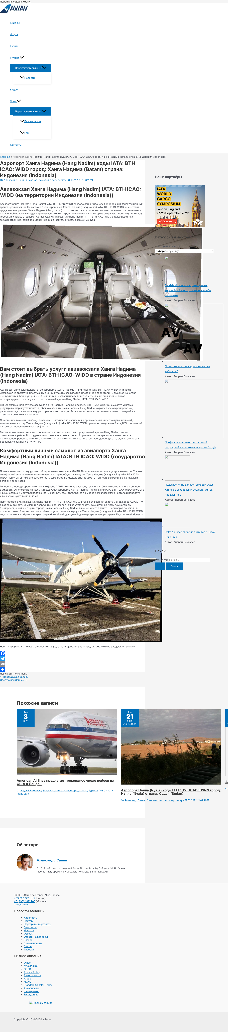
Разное (28, 940)
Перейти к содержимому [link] (15, 1)
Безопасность (32, 121)
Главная (15, 22)
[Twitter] (72, 658)
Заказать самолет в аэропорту (46, 180)
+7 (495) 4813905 (24, 901)
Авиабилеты (31, 988)
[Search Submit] (160, 566)
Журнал (15, 57)
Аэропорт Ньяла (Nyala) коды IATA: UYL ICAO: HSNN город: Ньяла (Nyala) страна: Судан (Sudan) (171, 792)
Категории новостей (167, 246)
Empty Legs (31, 994)
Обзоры (28, 933)
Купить (14, 46)
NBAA (27, 981)
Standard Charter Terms (38, 985)
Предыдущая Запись (14, 676)
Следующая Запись (13, 680)
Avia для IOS (31, 965)
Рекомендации (33, 943)
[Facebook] (72, 653)
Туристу (93, 790)
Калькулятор (31, 991)
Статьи (83, 790)
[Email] (72, 664)
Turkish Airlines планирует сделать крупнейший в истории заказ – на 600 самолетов (188, 290)
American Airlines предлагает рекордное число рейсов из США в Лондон (65, 782)
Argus (27, 978)
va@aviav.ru (21, 904)
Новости (29, 77)
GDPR (27, 969)
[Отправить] (72, 669)
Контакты (16, 144)
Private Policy (32, 972)
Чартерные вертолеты (37, 924)
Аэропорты (30, 917)
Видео (14, 89)
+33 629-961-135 (24, 898)
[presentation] (22, 58)
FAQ (26, 133)
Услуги (14, 34)
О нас (13, 101)
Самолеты (30, 927)
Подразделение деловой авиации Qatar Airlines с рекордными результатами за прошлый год (189, 489)
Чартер (28, 920)
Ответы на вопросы (36, 936)
